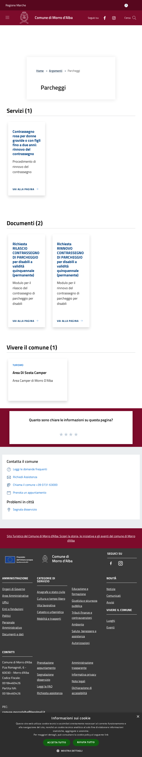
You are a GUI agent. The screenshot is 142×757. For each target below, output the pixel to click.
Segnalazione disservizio (45, 677)
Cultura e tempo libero (51, 598)
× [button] (137, 716)
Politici (6, 615)
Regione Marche (16, 5)
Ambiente (78, 624)
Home (40, 70)
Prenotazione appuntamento (46, 665)
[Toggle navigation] (7, 17)
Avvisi (110, 602)
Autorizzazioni (81, 643)
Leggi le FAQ (45, 686)
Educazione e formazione (80, 591)
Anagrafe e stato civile (51, 592)
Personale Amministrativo (12, 625)
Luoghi (110, 620)
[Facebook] (103, 17)
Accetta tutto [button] (56, 742)
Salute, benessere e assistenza (84, 633)
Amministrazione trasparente (82, 665)
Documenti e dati (13, 634)
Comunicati (113, 595)
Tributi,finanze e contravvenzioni (82, 615)
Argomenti (55, 70)
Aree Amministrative (15, 595)
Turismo (18, 365)
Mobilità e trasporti (49, 618)
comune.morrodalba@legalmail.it (23, 712)
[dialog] (71, 735)
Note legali (78, 681)
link (106, 734)
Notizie (110, 589)
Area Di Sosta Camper (29, 372)
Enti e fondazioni (12, 609)
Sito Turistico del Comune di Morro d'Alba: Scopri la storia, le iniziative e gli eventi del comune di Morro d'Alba (71, 538)
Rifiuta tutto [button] (86, 742)
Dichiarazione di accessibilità (82, 690)
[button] (70, 751)
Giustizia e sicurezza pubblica (84, 603)
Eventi (110, 627)
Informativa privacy (84, 674)
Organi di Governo (13, 589)
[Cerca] (134, 18)
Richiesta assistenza (49, 693)
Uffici (5, 602)
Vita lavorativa (46, 605)
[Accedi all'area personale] (126, 5)
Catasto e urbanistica (50, 612)
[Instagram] (112, 17)
